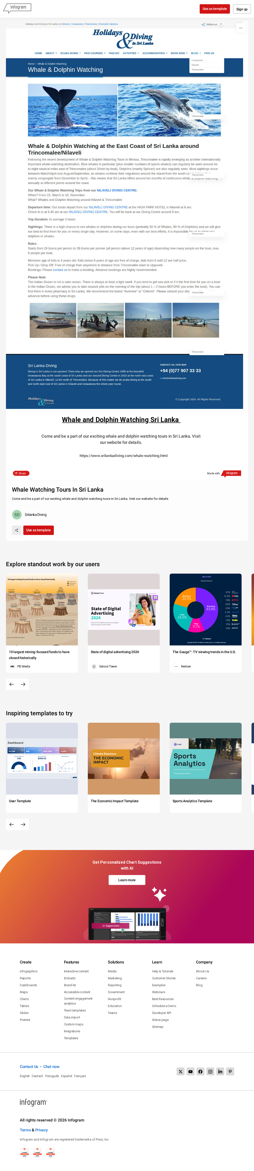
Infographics (28, 971)
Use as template (215, 9)
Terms (25, 1130)
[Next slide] (23, 684)
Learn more (127, 880)
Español (66, 1076)
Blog (199, 985)
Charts (24, 999)
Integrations (72, 1031)
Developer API (161, 1013)
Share (22, 473)
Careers (201, 978)
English (25, 1076)
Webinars (158, 992)
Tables (24, 1006)
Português (52, 1076)
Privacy (41, 1130)
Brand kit (70, 985)
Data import (72, 1017)
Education (115, 1006)
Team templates (75, 1010)
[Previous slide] (11, 684)
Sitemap (157, 1027)
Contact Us (29, 1066)
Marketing (115, 978)
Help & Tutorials (162, 971)
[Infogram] (17, 8)
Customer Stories (164, 978)
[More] (241, 28)
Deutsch (37, 1076)
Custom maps (73, 1024)
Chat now (51, 1066)
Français (80, 1076)
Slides (24, 1013)
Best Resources (163, 999)
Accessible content (77, 992)
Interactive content (76, 971)
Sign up (242, 9)
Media (112, 971)
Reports (25, 978)
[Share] (16, 530)
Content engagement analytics (78, 1001)
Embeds (69, 978)
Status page (160, 1020)
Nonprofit (114, 999)
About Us (202, 971)
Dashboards (28, 985)
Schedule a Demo (164, 1006)
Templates (71, 1038)
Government (116, 992)
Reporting (114, 985)
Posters (25, 1020)
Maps (24, 992)
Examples (158, 985)
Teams (112, 1013)
